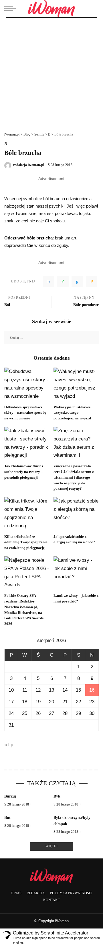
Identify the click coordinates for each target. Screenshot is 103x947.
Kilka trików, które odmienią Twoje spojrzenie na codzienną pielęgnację (25, 542)
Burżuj (10, 796)
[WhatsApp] (63, 281)
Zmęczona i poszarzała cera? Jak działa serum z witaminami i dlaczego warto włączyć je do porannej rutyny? (74, 477)
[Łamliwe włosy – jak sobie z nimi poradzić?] (76, 573)
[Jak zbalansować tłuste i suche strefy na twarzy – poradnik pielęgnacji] (26, 444)
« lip (8, 744)
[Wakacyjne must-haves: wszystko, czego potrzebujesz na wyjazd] (76, 384)
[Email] (91, 281)
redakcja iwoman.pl (28, 165)
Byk (57, 796)
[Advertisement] (51, 72)
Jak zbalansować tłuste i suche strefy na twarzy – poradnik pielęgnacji (23, 471)
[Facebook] (48, 281)
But (7, 817)
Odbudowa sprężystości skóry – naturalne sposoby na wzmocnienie (25, 413)
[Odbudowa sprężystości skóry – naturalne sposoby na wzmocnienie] (26, 384)
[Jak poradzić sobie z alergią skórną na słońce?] (76, 514)
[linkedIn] (77, 281)
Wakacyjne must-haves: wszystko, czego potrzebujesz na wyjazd (73, 413)
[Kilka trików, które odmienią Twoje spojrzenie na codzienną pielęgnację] (26, 514)
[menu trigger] (11, 8)
